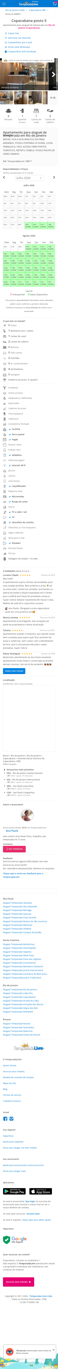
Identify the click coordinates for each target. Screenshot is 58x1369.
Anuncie (14, 1071)
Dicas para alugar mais (14, 1171)
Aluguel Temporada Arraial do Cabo (21, 1000)
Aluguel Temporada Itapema (17, 951)
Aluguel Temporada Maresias (17, 925)
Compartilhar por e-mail (19, 42)
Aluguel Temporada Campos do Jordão (22, 932)
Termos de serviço (12, 1095)
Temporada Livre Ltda (41, 1296)
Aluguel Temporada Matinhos (18, 1031)
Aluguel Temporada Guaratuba (18, 1027)
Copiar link (13, 33)
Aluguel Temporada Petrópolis (18, 1011)
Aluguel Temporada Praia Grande (19, 917)
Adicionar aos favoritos (19, 37)
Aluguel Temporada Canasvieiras (19, 962)
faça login (30, 1201)
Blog (5, 1089)
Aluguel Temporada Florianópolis (19, 948)
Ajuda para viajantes (13, 1141)
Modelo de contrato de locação (18, 1077)
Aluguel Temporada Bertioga (17, 910)
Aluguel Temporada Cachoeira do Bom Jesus (25, 974)
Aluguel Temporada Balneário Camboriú (23, 966)
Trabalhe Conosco (12, 1101)
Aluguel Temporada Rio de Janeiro (20, 989)
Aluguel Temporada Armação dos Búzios (23, 1004)
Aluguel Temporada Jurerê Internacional (23, 970)
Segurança (8, 1135)
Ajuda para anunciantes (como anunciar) (23, 1165)
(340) (15, 10)
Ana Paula (12, 830)
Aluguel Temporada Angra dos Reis (20, 1008)
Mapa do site (9, 1083)
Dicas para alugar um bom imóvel (20, 1147)
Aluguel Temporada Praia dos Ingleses (22, 959)
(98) (37, 10)
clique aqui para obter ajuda (36, 1219)
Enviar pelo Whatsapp (18, 47)
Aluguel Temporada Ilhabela (17, 928)
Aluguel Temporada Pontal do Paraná (21, 1034)
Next (54, 74)
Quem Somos (9, 1065)
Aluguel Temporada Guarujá (17, 913)
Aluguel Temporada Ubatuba (17, 902)
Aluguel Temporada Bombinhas (19, 944)
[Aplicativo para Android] (16, 1193)
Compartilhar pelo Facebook (21, 51)
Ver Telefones (16, 848)
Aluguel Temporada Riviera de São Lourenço (25, 921)
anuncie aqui (33, 1213)
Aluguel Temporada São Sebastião (20, 906)
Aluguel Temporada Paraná (16, 1023)
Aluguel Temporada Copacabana (19, 997)
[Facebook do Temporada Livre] (6, 1119)
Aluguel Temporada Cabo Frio (18, 993)
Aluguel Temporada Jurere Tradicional (22, 977)
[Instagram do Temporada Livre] (12, 1119)
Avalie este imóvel (14, 670)
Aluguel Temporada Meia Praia (18, 955)
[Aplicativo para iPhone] (42, 1193)
